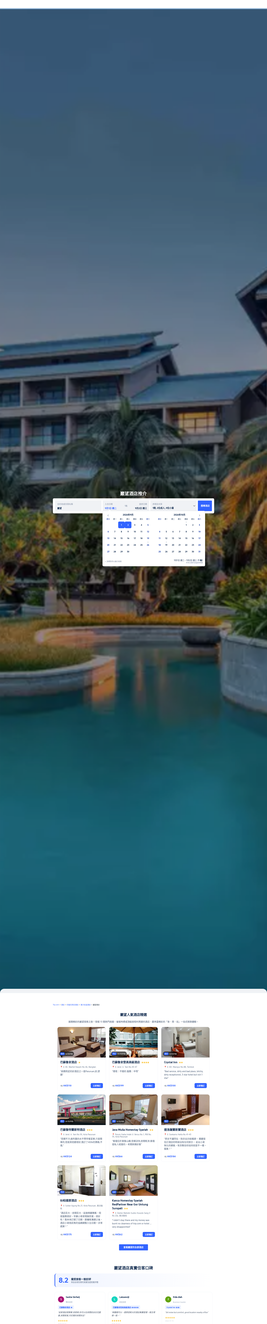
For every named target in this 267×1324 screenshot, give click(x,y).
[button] (248, 4)
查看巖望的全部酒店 (133, 1247)
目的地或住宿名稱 (65, 504)
